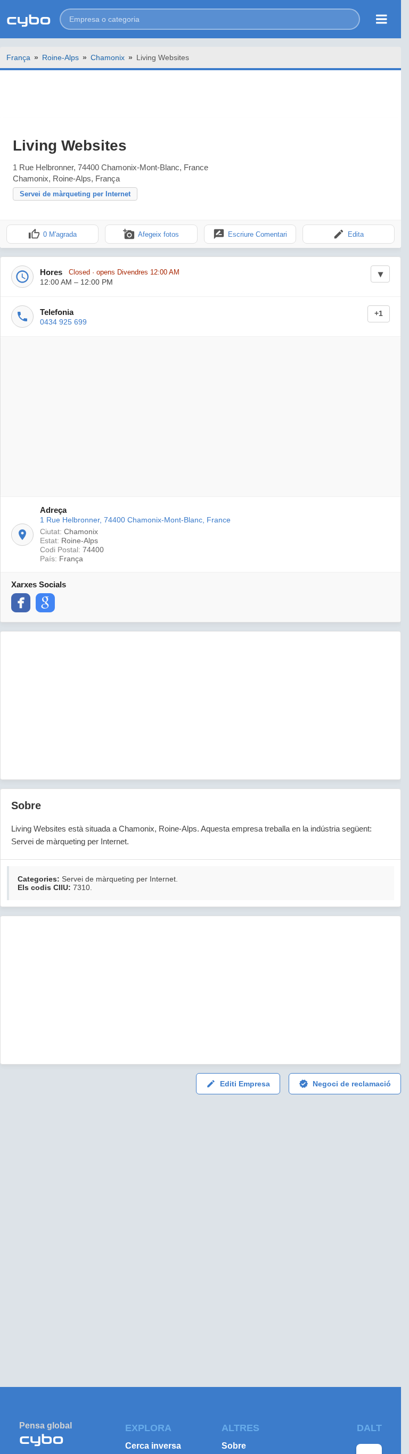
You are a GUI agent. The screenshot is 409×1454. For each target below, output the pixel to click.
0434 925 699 (63, 322)
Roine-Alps (60, 57)
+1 (378, 314)
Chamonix (108, 57)
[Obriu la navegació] (382, 19)
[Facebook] (20, 602)
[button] (210, 19)
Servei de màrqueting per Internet (75, 194)
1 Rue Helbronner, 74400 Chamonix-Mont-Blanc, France (135, 520)
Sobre (234, 1445)
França (18, 57)
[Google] (45, 602)
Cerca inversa (153, 1445)
